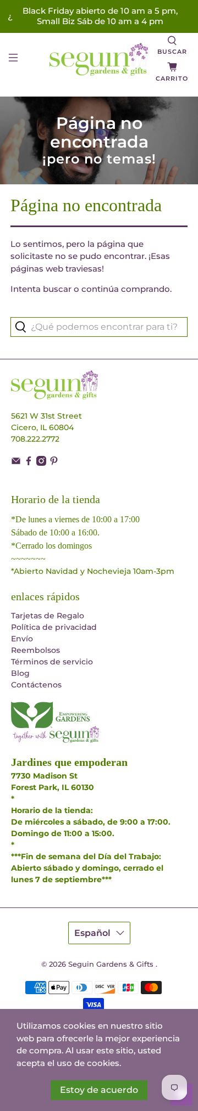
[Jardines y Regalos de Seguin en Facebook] (29, 463)
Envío (22, 639)
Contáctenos (36, 685)
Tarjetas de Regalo (47, 616)
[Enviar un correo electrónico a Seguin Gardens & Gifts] (16, 463)
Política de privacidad (54, 627)
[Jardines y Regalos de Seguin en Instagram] (41, 463)
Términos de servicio (52, 662)
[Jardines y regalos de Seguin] (99, 59)
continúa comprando (125, 289)
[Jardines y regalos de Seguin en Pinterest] (54, 463)
